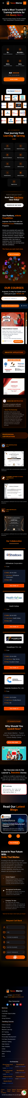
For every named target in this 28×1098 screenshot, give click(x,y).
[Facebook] (7, 1005)
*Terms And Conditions (3, 1091)
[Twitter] (11, 1005)
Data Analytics (6, 1046)
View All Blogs (14, 842)
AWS (3, 1053)
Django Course (6, 1027)
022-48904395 (9, 1083)
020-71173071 (9, 1068)
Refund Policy (14, 1090)
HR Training (5, 1032)
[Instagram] (14, 1005)
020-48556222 (9, 1078)
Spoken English (6, 1034)
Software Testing (6, 1041)
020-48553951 (22, 1066)
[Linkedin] (17, 1005)
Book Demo (14, 79)
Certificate (4, 1011)
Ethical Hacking (6, 1051)
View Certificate (14, 465)
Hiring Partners (6, 1018)
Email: (14, 997)
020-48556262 (22, 1078)
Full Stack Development (8, 1039)
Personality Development (9, 1037)
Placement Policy (19, 1090)
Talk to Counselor (14, 254)
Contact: (14, 995)
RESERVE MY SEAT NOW (14, 205)
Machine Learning (7, 1029)
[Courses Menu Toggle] (24, 3)
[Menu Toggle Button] (3, 3)
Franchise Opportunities (8, 1013)
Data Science (5, 1044)
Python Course (6, 1024)
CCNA (3, 1049)
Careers (4, 1016)
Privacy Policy (9, 1090)
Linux (3, 1056)
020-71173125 (10, 1074)
